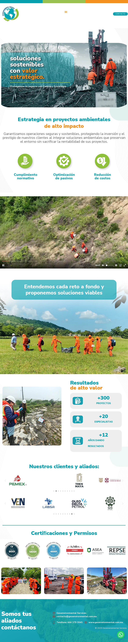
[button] (66, 12)
